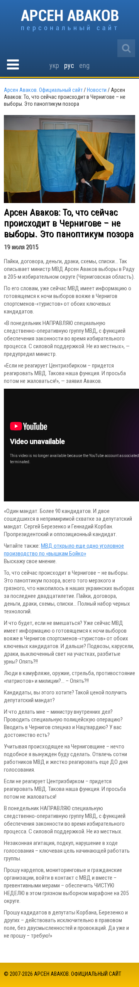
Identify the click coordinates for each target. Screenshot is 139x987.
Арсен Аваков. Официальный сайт (70, 21)
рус (69, 65)
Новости (97, 90)
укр (54, 65)
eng (84, 65)
